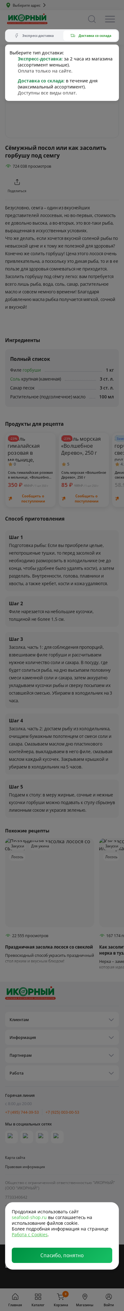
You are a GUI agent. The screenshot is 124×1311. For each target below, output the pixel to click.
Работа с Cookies (30, 1234)
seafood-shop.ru (29, 1217)
